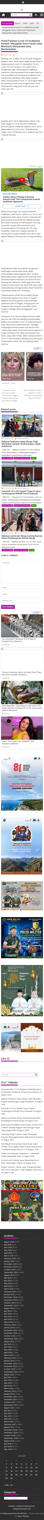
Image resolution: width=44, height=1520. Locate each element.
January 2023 (9, 1361)
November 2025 (10, 1267)
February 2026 (10, 1258)
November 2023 (10, 1333)
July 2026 (7, 1244)
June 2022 (8, 1380)
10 (16, 1467)
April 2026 (8, 1253)
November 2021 (10, 1399)
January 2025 (9, 1294)
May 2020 (8, 1449)
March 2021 (9, 1421)
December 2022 (10, 1363)
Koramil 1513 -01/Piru (21, 550)
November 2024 (10, 1300)
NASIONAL (6, 383)
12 (26, 1467)
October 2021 (9, 1402)
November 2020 (10, 1432)
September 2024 (11, 1305)
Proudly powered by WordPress (13, 1513)
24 (16, 1474)
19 (26, 1471)
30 (11, 1478)
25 (21, 1474)
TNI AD (13, 383)
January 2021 (9, 1427)
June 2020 (8, 1446)
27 (31, 1474)
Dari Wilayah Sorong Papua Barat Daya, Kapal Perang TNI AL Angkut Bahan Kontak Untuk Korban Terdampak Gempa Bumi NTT (21, 1146)
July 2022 (7, 1377)
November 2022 (10, 1366)
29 (6, 1478)
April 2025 (8, 1286)
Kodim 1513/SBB (7, 458)
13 (31, 1467)
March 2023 (9, 1355)
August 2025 (9, 1275)
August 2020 (9, 1441)
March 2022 (9, 1388)
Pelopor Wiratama (22, 439)
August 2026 (9, 1242)
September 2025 (11, 1272)
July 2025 (7, 1278)
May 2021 (8, 1416)
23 (11, 1474)
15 (6, 1471)
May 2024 (8, 1316)
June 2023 (8, 1347)
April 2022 (8, 1385)
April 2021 (8, 1419)
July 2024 (7, 1311)
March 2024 (9, 1322)
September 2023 (11, 1338)
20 (31, 1471)
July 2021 (7, 1410)
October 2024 (9, 1302)
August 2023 (9, 1341)
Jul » (11, 1485)
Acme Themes (23, 1516)
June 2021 (8, 1413)
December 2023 (10, 1330)
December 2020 (10, 1430)
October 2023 (9, 1336)
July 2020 (7, 1443)
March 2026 (9, 1255)
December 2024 (10, 1297)
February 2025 (10, 1291)
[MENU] (41, 14)
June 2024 (8, 1314)
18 (21, 1471)
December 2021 (10, 1396)
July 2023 (7, 1344)
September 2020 (11, 1438)
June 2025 (8, 1280)
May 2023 (8, 1349)
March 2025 (9, 1289)
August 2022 (9, 1374)
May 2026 (8, 1250)
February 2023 (10, 1358)
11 (21, 1467)
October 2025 (9, 1269)
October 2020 (9, 1435)
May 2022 (8, 1383)
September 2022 (11, 1372)
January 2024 (9, 1327)
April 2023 (8, 1352)
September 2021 (11, 1405)
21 (36, 1471)
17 (16, 1471)
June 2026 (8, 1247)
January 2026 (9, 1261)
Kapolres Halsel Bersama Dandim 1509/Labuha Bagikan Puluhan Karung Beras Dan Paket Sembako (10, 395)
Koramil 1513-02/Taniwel (22, 458)
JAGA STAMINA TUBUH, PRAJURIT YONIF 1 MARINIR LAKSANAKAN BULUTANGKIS (33, 394)
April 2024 (8, 1319)
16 (11, 1471)
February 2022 (10, 1391)
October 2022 (9, 1369)
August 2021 (9, 1408)
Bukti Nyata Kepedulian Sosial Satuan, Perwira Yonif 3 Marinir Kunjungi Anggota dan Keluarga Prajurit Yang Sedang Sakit (21, 1127)
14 (36, 1467)
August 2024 (9, 1308)
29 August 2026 (8, 439)
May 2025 (8, 1283)
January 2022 (9, 1394)
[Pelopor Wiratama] (3, 15)
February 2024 (10, 1325)
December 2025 (10, 1264)
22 (6, 1474)
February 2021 (10, 1424)
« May (6, 1485)
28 (36, 1474)
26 (26, 1474)
